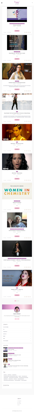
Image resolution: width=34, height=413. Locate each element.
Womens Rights (22, 23)
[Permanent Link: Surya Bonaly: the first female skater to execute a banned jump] (5, 366)
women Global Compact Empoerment (9, 380)
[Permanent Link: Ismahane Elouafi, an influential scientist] (5, 360)
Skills (18, 23)
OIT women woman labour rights (23, 377)
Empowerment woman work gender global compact (11, 376)
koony (14, 26)
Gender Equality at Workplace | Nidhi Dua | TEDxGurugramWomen (17, 259)
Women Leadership (17, 25)
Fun (3, 329)
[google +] (28, 32)
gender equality (6, 377)
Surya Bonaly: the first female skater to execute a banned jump (17, 113)
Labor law (14, 258)
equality (20, 376)
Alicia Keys (5, 374)
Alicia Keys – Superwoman (17, 173)
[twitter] (26, 32)
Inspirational (15, 51)
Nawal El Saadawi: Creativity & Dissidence (17, 230)
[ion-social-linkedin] (17, 319)
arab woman (9, 374)
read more (17, 30)
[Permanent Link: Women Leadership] (5, 349)
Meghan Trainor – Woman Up (17, 289)
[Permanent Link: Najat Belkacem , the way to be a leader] (5, 355)
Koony (15, 410)
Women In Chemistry (17, 202)
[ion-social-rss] (18, 319)
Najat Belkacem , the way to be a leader (17, 53)
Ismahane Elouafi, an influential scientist (17, 82)
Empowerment (14, 374)
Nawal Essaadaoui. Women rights (13, 377)
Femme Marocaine (24, 376)
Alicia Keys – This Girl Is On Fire (17, 143)
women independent (17, 380)
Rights (16, 23)
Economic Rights (12, 23)
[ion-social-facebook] (15, 319)
